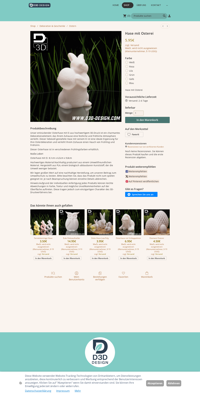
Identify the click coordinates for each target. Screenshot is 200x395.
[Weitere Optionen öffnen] (167, 5)
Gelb (131, 79)
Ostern (72, 25)
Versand (134, 45)
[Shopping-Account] (169, 16)
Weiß (132, 62)
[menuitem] (163, 26)
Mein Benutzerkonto (76, 278)
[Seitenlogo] (39, 5)
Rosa (131, 66)
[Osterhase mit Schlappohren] (128, 222)
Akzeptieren (155, 383)
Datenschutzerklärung (38, 391)
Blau (131, 83)
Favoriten (123, 276)
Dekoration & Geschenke (52, 25)
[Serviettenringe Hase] (43, 222)
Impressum (63, 391)
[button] (164, 16)
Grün (132, 74)
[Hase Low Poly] (100, 222)
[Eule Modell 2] (72, 222)
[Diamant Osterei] (157, 222)
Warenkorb (147, 276)
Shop (33, 25)
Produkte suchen (53, 276)
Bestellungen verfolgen (100, 278)
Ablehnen (174, 383)
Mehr (78, 391)
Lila (131, 70)
